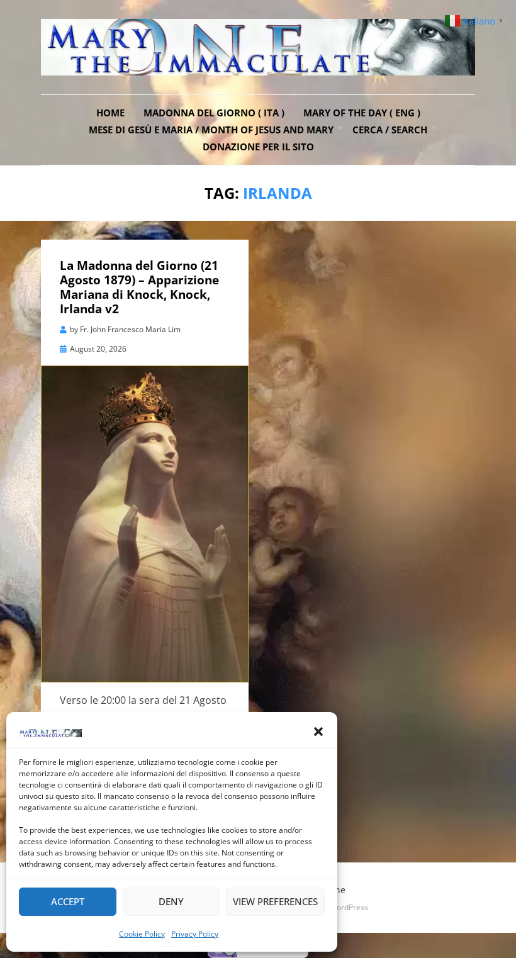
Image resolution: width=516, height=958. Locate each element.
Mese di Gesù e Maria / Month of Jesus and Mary (211, 129)
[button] (318, 731)
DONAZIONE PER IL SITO (258, 146)
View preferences (275, 901)
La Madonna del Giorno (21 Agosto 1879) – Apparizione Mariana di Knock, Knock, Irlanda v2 (139, 286)
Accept (67, 901)
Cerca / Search (389, 129)
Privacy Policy (194, 933)
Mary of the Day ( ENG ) (361, 112)
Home (110, 112)
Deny (171, 901)
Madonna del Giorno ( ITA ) (213, 112)
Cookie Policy (142, 933)
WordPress (349, 907)
